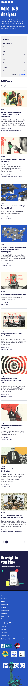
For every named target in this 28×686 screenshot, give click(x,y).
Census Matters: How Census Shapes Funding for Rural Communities (11, 114)
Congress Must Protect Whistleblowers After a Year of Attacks (11, 381)
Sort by (3, 86)
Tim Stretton (6, 486)
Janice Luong (17, 130)
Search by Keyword (8, 43)
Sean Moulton (7, 130)
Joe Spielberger (7, 396)
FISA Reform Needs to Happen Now (13, 294)
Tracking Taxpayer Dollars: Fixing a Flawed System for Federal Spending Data (13, 249)
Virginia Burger (17, 176)
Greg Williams (7, 531)
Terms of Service (8, 639)
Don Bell (5, 304)
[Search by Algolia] (18, 74)
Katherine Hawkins (8, 349)
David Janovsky (7, 439)
